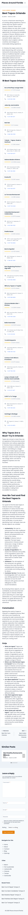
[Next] (23, 756)
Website (5, 817)
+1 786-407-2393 (11, 260)
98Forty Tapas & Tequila (13, 286)
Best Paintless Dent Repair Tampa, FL (13, 899)
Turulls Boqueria (10, 340)
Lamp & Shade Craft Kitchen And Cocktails (12, 378)
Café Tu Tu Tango (11, 396)
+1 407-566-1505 (11, 225)
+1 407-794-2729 (11, 371)
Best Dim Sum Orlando (6, 733)
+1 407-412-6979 (11, 425)
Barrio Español (9, 249)
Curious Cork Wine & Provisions (11, 358)
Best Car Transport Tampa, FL (11, 903)
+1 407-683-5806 (11, 279)
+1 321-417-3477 (11, 390)
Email (5, 810)
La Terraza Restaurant (12, 194)
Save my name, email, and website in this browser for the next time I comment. (14, 822)
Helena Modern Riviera (12, 159)
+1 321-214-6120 (11, 334)
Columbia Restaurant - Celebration (12, 213)
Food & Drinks (6, 10)
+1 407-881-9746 (11, 99)
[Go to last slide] (4, 756)
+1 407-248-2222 (11, 407)
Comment (6, 782)
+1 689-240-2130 (11, 351)
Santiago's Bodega (11, 414)
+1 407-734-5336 (11, 206)
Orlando (13, 10)
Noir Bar (7, 123)
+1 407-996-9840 (11, 297)
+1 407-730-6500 (11, 243)
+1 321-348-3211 (11, 116)
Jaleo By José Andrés (12, 105)
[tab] (12, 762)
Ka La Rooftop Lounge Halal (14, 88)
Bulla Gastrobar (10, 323)
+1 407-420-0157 (11, 188)
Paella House (9, 231)
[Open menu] (25, 3)
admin (5, 16)
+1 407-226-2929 (11, 171)
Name (5, 803)
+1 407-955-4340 (11, 316)
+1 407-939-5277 (11, 153)
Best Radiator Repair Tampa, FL (11, 895)
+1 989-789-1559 (11, 134)
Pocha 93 (8, 177)
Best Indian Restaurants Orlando (22, 734)
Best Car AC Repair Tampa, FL (11, 887)
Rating (4, 827)
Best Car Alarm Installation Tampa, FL (13, 891)
